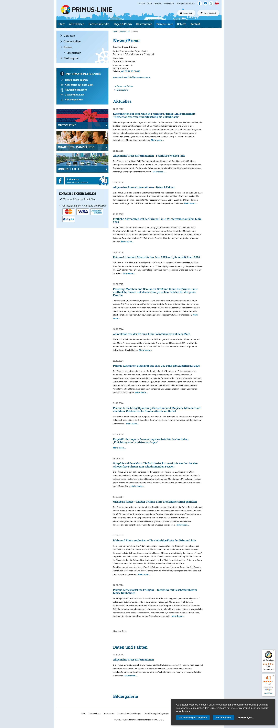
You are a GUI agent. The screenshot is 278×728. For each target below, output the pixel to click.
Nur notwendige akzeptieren (193, 717)
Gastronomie (144, 24)
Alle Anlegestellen (74, 99)
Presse (158, 3)
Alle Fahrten (76, 24)
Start (62, 24)
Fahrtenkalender (99, 24)
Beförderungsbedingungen (157, 713)
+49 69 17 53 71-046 (130, 71)
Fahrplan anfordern (186, 3)
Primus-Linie (164, 24)
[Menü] (273, 651)
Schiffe (181, 24)
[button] (273, 676)
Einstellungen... (245, 717)
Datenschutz (94, 713)
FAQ (150, 3)
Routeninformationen (76, 90)
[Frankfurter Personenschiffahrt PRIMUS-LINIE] (107, 15)
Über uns (69, 35)
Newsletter (169, 3)
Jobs (83, 713)
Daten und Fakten (124, 86)
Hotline (141, 3)
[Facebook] (199, 3)
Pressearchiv (74, 52)
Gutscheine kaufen (74, 94)
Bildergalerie (122, 90)
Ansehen (268, 693)
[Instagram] (211, 3)
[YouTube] (205, 3)
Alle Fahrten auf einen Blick (79, 85)
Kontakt (195, 24)
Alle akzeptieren (223, 717)
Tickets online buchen (76, 80)
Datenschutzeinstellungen (129, 713)
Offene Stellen (72, 41)
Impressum (109, 713)
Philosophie (71, 58)
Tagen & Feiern (123, 24)
